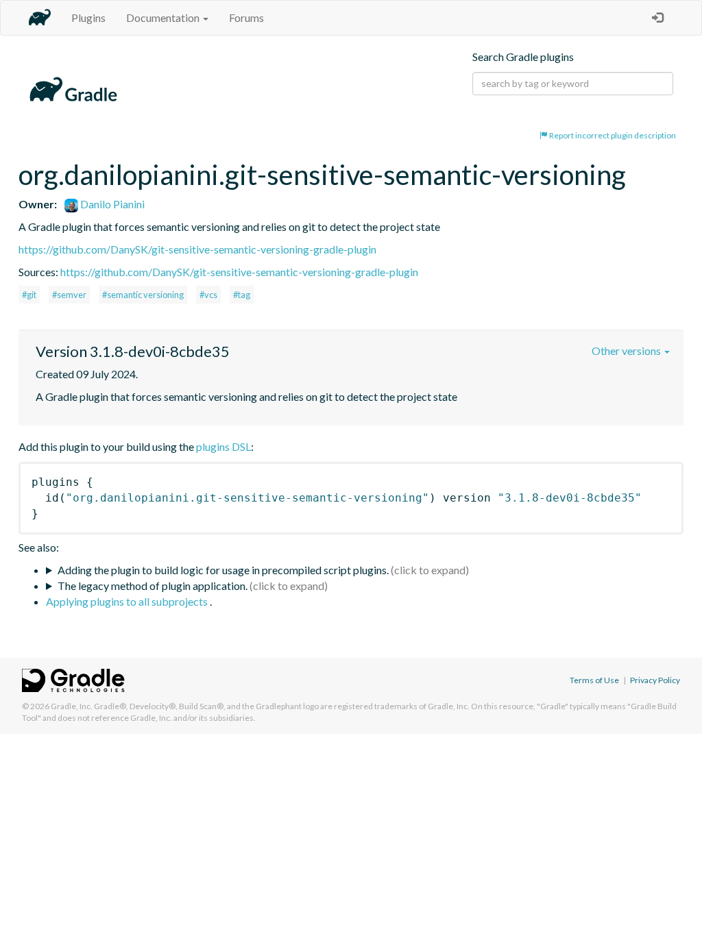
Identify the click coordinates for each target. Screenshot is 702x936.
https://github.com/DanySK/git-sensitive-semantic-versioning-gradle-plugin (197, 249)
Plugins (88, 17)
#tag (241, 294)
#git (29, 294)
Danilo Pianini (111, 203)
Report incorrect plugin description (612, 135)
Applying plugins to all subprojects (128, 601)
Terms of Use (594, 680)
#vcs (208, 294)
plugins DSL (223, 446)
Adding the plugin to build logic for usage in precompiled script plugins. (223, 569)
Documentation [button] (164, 17)
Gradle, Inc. (72, 706)
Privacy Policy (655, 680)
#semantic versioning (143, 294)
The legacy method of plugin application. (152, 585)
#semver (69, 294)
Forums (246, 17)
